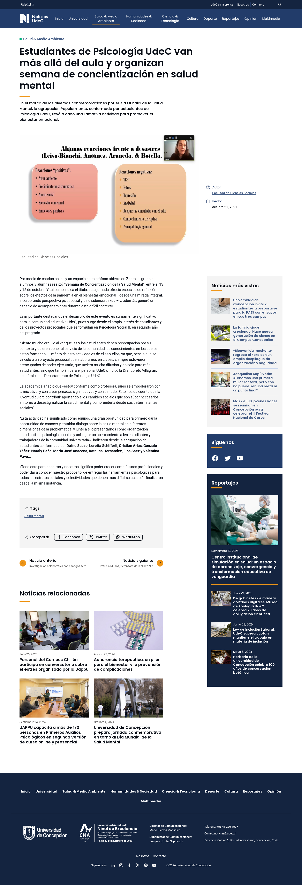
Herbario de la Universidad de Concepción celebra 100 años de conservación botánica (254, 665)
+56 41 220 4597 (227, 826)
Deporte (210, 18)
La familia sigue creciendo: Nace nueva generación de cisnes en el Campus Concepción (254, 333)
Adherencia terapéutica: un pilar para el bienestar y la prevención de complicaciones (127, 664)
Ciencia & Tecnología (170, 18)
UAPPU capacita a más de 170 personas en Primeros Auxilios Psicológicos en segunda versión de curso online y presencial (53, 734)
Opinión (250, 18)
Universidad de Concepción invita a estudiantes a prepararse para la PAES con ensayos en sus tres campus (255, 308)
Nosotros (243, 4)
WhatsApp (131, 537)
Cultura (192, 18)
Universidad (78, 18)
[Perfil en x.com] (137, 865)
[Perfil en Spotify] (146, 865)
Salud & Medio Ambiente (106, 18)
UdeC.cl (26, 4)
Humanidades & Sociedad (139, 18)
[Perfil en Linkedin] (113, 865)
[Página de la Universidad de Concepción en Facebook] (129, 865)
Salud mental (34, 516)
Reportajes (231, 18)
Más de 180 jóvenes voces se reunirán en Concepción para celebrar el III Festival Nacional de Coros (255, 409)
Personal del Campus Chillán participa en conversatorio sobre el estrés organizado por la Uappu (54, 664)
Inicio (59, 18)
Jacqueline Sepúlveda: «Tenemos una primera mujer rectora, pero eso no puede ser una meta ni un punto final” (255, 382)
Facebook (71, 537)
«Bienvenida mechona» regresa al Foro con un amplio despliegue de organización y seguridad (255, 357)
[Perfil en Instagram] (121, 865)
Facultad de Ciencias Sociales (234, 193)
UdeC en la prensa (222, 4)
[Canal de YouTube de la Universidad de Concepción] (154, 865)
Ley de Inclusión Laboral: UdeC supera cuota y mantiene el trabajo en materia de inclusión (254, 635)
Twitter (101, 537)
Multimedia (271, 18)
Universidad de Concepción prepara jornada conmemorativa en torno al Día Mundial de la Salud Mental (127, 734)
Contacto (258, 4)
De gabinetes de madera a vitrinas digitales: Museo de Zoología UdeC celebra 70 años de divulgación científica (255, 606)
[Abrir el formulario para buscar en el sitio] (280, 4)
